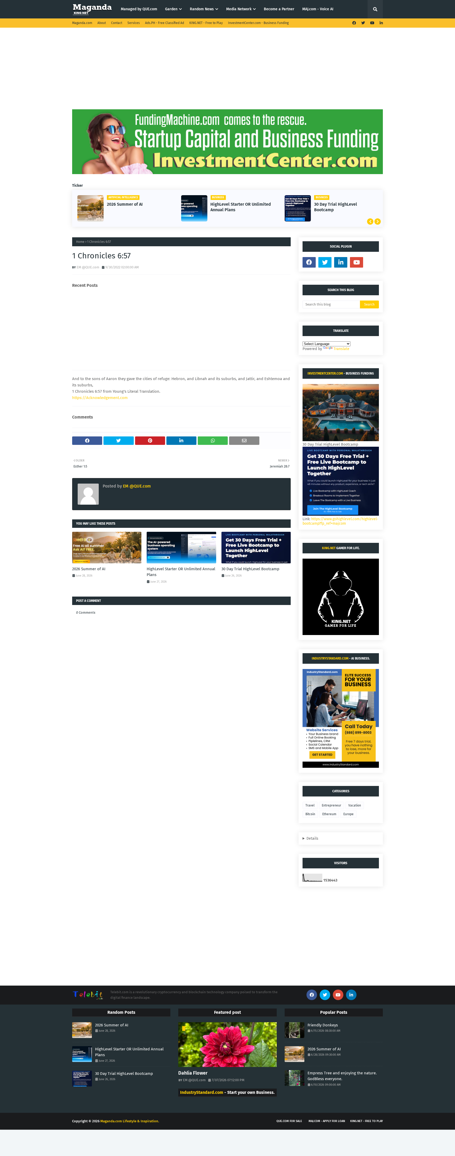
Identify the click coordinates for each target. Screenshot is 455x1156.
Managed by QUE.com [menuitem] (139, 9)
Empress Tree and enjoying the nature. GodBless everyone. (342, 1076)
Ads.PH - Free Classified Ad (164, 23)
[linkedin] (380, 23)
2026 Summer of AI (125, 204)
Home (80, 242)
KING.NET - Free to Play (206, 23)
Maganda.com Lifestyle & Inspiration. (129, 1121)
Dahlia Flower (192, 1073)
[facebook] (354, 23)
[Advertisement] (227, 72)
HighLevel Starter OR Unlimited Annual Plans (240, 207)
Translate (341, 349)
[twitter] (363, 23)
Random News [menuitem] (202, 9)
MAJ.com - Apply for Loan (327, 1121)
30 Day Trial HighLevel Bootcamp (335, 207)
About (101, 23)
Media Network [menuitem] (238, 9)
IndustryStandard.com (330, 658)
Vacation (354, 805)
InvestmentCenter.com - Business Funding (258, 23)
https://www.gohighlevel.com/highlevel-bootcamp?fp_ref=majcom (340, 521)
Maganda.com (82, 23)
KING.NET (328, 548)
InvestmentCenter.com (325, 373)
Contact (116, 23)
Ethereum (329, 814)
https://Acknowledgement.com (100, 397)
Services (133, 23)
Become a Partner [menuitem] (279, 9)
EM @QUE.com (88, 267)
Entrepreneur (331, 805)
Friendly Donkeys (323, 1025)
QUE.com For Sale (289, 1121)
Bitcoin (310, 814)
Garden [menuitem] (171, 9)
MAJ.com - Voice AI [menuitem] (317, 9)
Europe (348, 814)
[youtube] (372, 23)
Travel (310, 805)
